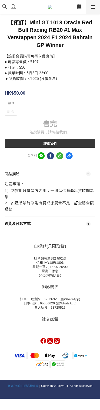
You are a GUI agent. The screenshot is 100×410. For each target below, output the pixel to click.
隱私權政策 (31, 386)
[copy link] (69, 155)
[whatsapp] (59, 155)
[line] (41, 155)
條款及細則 (15, 386)
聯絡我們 (50, 143)
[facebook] (50, 155)
